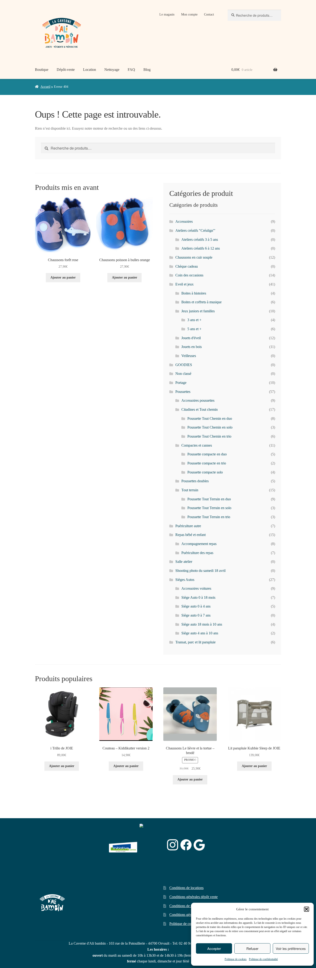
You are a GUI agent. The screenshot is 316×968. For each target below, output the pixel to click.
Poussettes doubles (195, 481)
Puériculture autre (188, 526)
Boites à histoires (193, 293)
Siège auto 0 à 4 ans (196, 606)
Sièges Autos (184, 580)
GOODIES (183, 365)
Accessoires (184, 221)
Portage (180, 383)
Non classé (183, 374)
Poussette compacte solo (205, 472)
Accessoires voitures (196, 588)
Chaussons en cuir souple (193, 257)
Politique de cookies (236, 959)
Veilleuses (188, 356)
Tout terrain (189, 490)
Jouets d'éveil (191, 338)
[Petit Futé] (152, 845)
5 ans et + (194, 329)
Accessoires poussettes (197, 400)
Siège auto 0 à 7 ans (196, 615)
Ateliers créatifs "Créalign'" (195, 230)
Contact (209, 14)
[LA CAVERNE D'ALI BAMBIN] (151, 857)
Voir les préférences (291, 948)
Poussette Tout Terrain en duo (209, 499)
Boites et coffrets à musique (201, 302)
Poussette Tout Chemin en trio (209, 436)
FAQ (131, 70)
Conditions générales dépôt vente (193, 897)
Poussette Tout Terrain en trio (208, 517)
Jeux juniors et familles (198, 311)
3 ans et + (194, 320)
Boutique (41, 70)
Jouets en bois (191, 347)
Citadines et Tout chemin (199, 409)
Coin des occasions (189, 275)
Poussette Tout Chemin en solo (209, 427)
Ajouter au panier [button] (63, 277)
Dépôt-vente (66, 70)
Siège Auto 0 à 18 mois (198, 597)
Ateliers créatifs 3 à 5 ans (199, 239)
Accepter (214, 948)
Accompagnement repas (199, 544)
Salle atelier (183, 562)
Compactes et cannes (196, 445)
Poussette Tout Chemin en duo (209, 418)
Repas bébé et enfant (190, 535)
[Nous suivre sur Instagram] (172, 844)
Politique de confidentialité (263, 959)
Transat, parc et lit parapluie (195, 642)
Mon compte (189, 14)
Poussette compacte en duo (207, 454)
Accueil (45, 86)
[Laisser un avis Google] (199, 845)
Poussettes (182, 392)
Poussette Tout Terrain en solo (209, 508)
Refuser (252, 948)
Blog (147, 70)
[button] (306, 909)
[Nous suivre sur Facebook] (186, 844)
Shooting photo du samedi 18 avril (200, 571)
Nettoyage (111, 70)
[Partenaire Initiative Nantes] (123, 844)
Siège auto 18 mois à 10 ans (201, 624)
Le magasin (166, 14)
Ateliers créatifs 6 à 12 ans (200, 248)
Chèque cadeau (186, 266)
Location (89, 70)
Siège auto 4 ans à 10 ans (199, 633)
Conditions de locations (186, 888)
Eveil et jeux (184, 284)
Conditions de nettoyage (187, 906)
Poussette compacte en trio (206, 463)
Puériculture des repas (197, 553)
